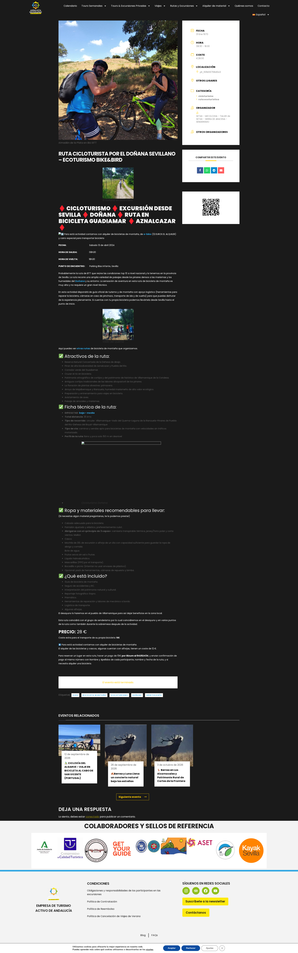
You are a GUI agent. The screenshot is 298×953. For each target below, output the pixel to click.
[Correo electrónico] (221, 170)
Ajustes (209, 948)
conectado (92, 816)
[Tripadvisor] (196, 891)
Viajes (158, 6)
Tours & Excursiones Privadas (128, 6)
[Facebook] (205, 891)
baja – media (87, 412)
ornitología (154, 695)
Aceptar (172, 948)
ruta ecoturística (208, 99)
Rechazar (190, 948)
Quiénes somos (244, 6)
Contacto (263, 6)
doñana (137, 695)
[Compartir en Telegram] (214, 170)
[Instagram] (186, 891)
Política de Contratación (102, 901)
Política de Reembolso (100, 909)
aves (75, 695)
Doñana (80, 281)
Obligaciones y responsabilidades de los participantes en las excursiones (123, 892)
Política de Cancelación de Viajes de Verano (114, 916)
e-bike (147, 234)
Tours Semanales (91, 6)
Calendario (70, 6)
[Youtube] (215, 891)
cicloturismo (119, 695)
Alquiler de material (214, 6)
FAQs (154, 935)
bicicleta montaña (94, 695)
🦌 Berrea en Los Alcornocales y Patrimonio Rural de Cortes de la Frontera (171, 775)
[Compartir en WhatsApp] (207, 170)
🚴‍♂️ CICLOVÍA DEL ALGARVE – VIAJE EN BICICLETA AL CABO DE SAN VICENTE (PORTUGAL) (78, 770)
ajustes (149, 949)
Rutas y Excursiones (182, 6)
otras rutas (83, 348)
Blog (143, 935)
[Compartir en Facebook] (200, 170)
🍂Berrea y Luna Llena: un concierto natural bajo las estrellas (125, 777)
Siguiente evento (130, 797)
